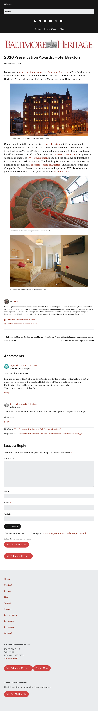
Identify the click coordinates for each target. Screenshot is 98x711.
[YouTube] (50, 21)
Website (8, 514)
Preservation (10, 615)
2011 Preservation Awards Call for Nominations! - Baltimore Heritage (48, 433)
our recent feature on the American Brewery (43, 72)
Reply (6, 392)
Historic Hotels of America (45, 164)
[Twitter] (40, 21)
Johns (15, 301)
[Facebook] (35, 21)
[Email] (61, 21)
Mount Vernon (30, 324)
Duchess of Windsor (64, 154)
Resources (9, 627)
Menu (8, 4)
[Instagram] (55, 21)
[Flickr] (45, 21)
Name (7, 491)
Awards (7, 609)
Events (7, 591)
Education (11, 320)
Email (7, 502)
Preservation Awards (26, 320)
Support (8, 633)
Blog (6, 597)
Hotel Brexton (52, 144)
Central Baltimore (14, 324)
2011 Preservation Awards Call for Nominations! (37, 429)
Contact (8, 585)
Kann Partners (62, 171)
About (7, 579)
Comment (9, 458)
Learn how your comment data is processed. (64, 533)
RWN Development (38, 157)
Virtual (7, 603)
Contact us (9, 658)
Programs (9, 621)
